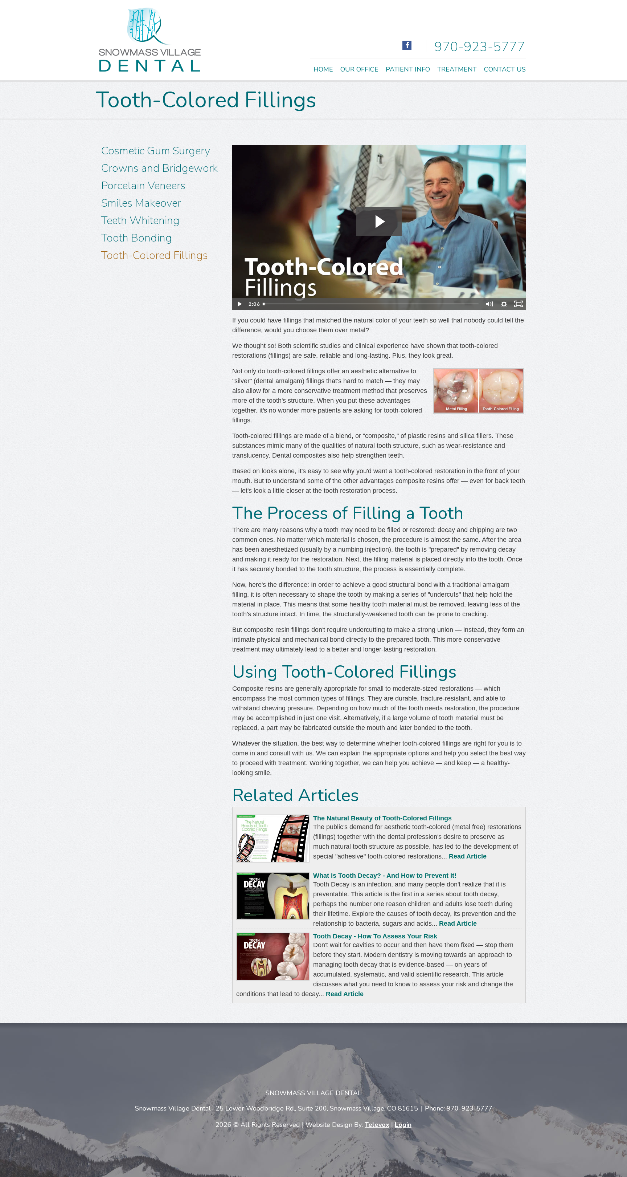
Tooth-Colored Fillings (154, 255)
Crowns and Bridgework (159, 168)
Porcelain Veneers (143, 185)
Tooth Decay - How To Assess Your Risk (375, 936)
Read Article (468, 856)
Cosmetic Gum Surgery (155, 150)
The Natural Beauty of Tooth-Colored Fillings (382, 818)
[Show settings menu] (504, 304)
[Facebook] (406, 45)
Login (403, 1124)
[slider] (371, 304)
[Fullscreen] (518, 304)
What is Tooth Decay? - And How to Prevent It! (384, 875)
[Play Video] (239, 304)
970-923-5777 (479, 47)
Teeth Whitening (140, 220)
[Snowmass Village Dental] (150, 69)
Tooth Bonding (136, 238)
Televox (377, 1124)
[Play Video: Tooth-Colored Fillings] (379, 221)
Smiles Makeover (141, 203)
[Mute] (489, 304)
